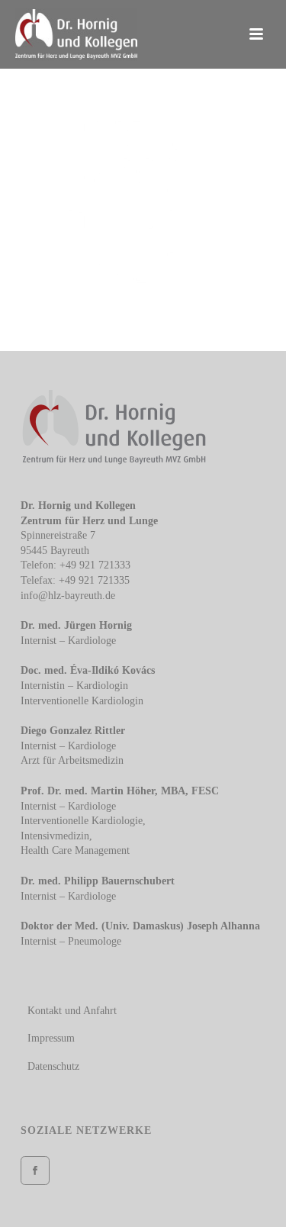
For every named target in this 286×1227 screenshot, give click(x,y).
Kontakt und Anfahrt (72, 1010)
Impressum (51, 1038)
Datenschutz (53, 1066)
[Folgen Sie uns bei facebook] (35, 1170)
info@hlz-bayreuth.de (68, 595)
